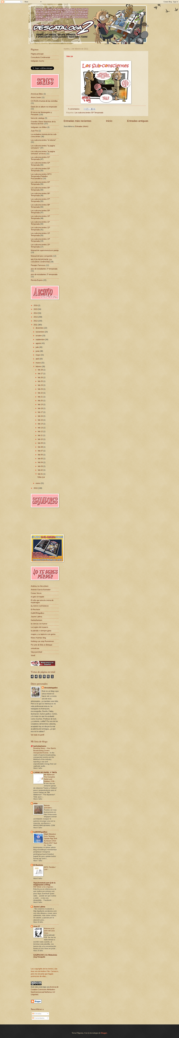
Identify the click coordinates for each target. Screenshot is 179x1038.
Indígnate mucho (37, 61)
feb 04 (40, 462)
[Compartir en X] (89, 109)
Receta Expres (37, 280)
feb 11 (40, 435)
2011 (36, 325)
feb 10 (40, 439)
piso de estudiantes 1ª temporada (44, 269)
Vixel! (33, 655)
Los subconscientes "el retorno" (43, 140)
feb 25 (40, 381)
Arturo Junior (36, 97)
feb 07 (40, 451)
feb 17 (40, 412)
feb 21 (40, 397)
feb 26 (40, 377)
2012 (36, 321)
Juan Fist (34, 131)
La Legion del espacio (39, 627)
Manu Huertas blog (38, 638)
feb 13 (40, 428)
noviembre (40, 332)
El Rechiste (35, 610)
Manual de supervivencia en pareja (44, 250)
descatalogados (51, 688)
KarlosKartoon (36, 620)
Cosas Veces (36, 593)
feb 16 (40, 416)
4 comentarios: (74, 109)
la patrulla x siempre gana (41, 631)
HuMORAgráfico (37, 613)
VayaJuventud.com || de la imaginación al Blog (44, 884)
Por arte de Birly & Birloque (41, 645)
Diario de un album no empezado (44, 107)
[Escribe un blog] (87, 109)
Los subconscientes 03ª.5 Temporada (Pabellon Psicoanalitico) (41, 176)
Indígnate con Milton (39, 127)
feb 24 (40, 385)
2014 (36, 313)
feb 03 (40, 466)
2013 (36, 317)
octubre (39, 336)
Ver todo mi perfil (37, 735)
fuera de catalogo (37, 118)
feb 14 (40, 424)
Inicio (109, 120)
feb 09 (40, 443)
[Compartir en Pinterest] (94, 109)
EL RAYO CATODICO (40, 606)
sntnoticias (35, 648)
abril (37, 359)
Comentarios (39, 1018)
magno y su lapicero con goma (43, 634)
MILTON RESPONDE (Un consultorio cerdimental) (41, 261)
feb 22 (40, 393)
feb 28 (40, 370)
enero (38, 483)
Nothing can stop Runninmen (42, 641)
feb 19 (40, 404)
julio (37, 347)
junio (38, 351)
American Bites (37, 94)
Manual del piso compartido (42, 256)
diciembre (40, 328)
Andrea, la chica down (39, 586)
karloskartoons (39, 746)
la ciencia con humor (39, 624)
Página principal (37, 54)
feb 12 (40, 431)
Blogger (104, 1033)
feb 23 (40, 389)
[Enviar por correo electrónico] (85, 109)
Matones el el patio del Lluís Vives (49, 930)
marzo (38, 363)
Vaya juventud (36, 652)
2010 (36, 488)
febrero (39, 366)
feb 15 (40, 420)
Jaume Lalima (36, 617)
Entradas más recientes (77, 120)
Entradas (37, 1014)
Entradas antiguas (137, 120)
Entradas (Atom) (81, 126)
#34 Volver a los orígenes (43, 887)
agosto (39, 343)
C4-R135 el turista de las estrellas (44, 101)
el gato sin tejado (37, 597)
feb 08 (40, 447)
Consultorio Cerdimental (40, 57)
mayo (38, 355)
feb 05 (40, 459)
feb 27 (40, 374)
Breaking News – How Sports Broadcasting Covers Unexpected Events (44, 750)
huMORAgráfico (40, 832)
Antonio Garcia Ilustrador (41, 590)
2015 (36, 309)
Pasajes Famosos (38, 265)
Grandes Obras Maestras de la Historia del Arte (43, 123)
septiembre (40, 340)
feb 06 (40, 455)
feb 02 (40, 470)
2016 (36, 305)
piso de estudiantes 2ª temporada (44, 274)
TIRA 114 (41, 477)
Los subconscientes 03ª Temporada (89, 113)
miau (35, 803)
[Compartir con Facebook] (92, 109)
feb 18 (40, 408)
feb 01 (40, 474)
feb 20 (40, 401)
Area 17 (36, 926)
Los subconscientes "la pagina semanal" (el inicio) (43, 152)
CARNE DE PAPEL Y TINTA (45, 772)
